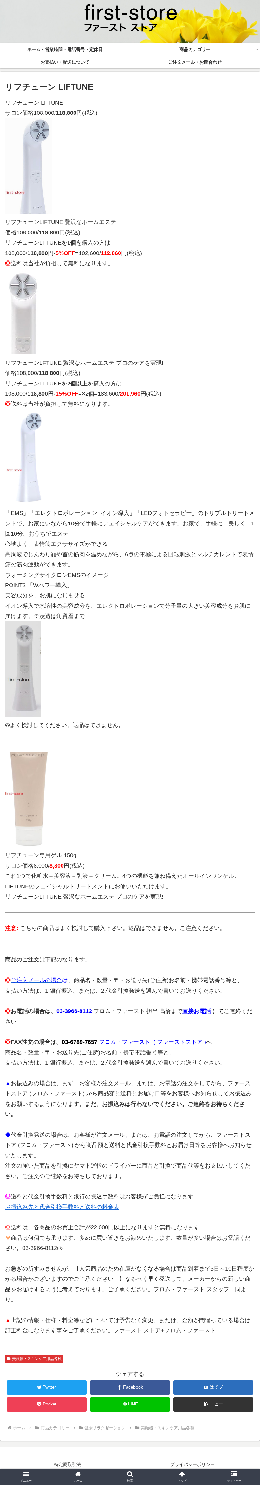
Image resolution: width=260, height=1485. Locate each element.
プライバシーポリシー (192, 1464)
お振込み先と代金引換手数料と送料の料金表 (62, 1207)
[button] (213, 1404)
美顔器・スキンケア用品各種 (37, 1359)
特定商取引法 (67, 1464)
